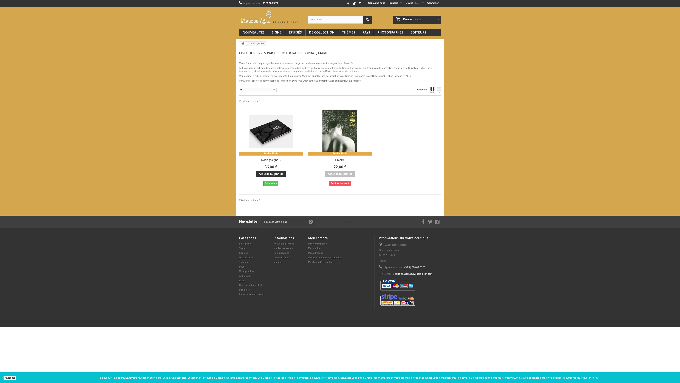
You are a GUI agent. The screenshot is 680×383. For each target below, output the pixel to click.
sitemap (278, 262)
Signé (277, 32)
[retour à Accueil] (242, 43)
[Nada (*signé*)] (271, 132)
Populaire (244, 289)
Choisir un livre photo (251, 285)
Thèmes (348, 32)
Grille (432, 92)
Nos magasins (281, 253)
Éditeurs (418, 32)
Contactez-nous (376, 3)
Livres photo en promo (251, 294)
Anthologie (245, 276)
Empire (340, 160)
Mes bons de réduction (320, 262)
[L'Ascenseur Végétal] (271, 17)
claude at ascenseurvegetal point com (412, 274)
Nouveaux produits (284, 243)
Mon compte (318, 238)
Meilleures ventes (283, 248)
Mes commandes (317, 243)
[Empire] (340, 132)
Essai (242, 280)
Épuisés (295, 32)
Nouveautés (254, 32)
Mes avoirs (314, 248)
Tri (240, 89)
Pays (366, 32)
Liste (439, 92)
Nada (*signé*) (271, 160)
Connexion (433, 3)
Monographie (246, 271)
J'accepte (9, 377)
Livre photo (245, 243)
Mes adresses (315, 253)
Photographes (390, 32)
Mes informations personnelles (325, 257)
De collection (322, 32)
